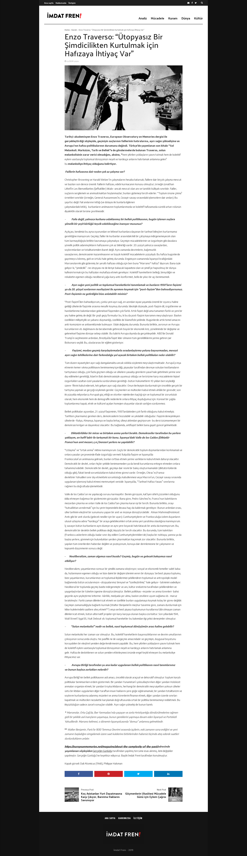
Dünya (185, 18)
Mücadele (157, 18)
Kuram (172, 18)
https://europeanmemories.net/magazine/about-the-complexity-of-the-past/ (111, 746)
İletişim (72, 3)
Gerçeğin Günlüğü (102, 750)
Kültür (198, 18)
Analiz (143, 18)
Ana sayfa (48, 3)
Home (67, 30)
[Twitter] (196, 3)
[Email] (188, 3)
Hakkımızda (61, 3)
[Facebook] (192, 3)
